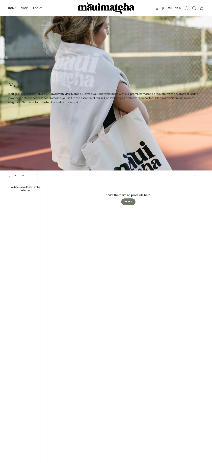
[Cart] (202, 8)
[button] (194, 8)
